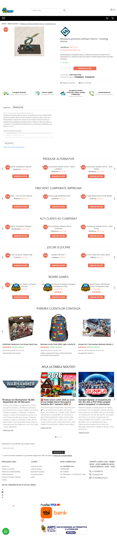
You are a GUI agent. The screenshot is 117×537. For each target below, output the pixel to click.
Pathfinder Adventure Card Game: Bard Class (20, 344)
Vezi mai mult (9, 143)
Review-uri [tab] (18, 107)
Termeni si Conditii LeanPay (11, 477)
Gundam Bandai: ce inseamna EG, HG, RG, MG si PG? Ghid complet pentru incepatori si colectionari (94, 402)
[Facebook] (2, 489)
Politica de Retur (36, 469)
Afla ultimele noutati (58, 367)
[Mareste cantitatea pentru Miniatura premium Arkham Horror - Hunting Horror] (69, 68)
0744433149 (97, 474)
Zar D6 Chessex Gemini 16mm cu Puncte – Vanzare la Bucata (21, 285)
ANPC (33, 477)
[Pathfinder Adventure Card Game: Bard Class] (21, 328)
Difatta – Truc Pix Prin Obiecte (20, 196)
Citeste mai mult (8, 430)
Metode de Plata (36, 466)
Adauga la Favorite (68, 83)
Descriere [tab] (6, 107)
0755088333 (97, 471)
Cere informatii (85, 83)
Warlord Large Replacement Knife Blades (96, 196)
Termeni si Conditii (8, 469)
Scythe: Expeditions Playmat (20, 167)
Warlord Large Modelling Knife (58, 196)
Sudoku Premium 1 (58, 255)
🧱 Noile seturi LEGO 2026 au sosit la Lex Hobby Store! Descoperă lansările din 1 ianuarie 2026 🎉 (57, 402)
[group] (29, 41)
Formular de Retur (37, 474)
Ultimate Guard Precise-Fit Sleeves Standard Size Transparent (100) (58, 285)
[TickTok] (2, 495)
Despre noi (5, 466)
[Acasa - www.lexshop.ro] (13, 10)
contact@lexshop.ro (100, 478)
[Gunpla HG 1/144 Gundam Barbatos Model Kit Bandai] (96, 328)
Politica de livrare (7, 474)
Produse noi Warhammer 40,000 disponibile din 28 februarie (18, 400)
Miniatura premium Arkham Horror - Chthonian (58, 227)
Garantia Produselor (38, 472)
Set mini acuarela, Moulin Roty (20, 255)
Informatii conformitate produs (14, 147)
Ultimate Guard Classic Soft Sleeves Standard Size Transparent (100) (96, 285)
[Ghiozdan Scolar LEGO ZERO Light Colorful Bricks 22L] (58, 328)
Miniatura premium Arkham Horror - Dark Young (96, 168)
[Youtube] (2, 492)
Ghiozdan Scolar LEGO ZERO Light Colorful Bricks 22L (61, 344)
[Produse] (4, 19)
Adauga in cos (84, 68)
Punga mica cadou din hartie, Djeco (96, 255)
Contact (4, 480)
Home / (5, 24)
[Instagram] (2, 497)
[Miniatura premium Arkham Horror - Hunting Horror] (29, 41)
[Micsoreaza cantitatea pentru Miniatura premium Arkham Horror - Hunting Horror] (62, 68)
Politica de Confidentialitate (62, 455)
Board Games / (14, 24)
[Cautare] (64, 10)
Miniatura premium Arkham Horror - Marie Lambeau (58, 168)
